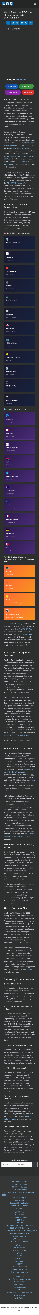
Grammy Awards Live (19, 1272)
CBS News (19, 1215)
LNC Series (19, 1258)
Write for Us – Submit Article (19, 1279)
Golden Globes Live (19, 1267)
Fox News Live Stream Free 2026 (19, 1225)
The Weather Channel (19, 1241)
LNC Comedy (19, 1248)
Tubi (8, 783)
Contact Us (19, 1276)
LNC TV (19, 1264)
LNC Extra (19, 1253)
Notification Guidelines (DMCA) (19, 1293)
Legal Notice (19, 1290)
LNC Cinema (19, 1245)
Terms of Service (19, 1287)
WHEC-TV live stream (15, 183)
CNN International (20, 1190)
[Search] (34, 1164)
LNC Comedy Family (19, 1250)
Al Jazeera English (19, 1184)
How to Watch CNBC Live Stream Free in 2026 (18, 1193)
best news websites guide (23, 148)
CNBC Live (19, 1220)
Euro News (19, 1200)
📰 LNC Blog (28, 92)
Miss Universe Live (19, 1269)
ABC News (19, 1212)
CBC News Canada (19, 1187)
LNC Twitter (19, 1298)
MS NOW (21, 79)
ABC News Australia (19, 1181)
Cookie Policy (19, 1282)
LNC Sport (19, 1261)
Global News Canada (19, 1206)
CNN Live (19, 1223)
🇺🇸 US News (12, 86)
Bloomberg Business (19, 1217)
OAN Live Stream (19, 1239)
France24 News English (19, 1203)
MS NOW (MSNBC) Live (19, 1228)
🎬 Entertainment (12, 92)
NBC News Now (19, 1236)
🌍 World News (26, 86)
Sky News (19, 1208)
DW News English (19, 1198)
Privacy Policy (19, 1284)
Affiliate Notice (19, 1295)
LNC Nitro (19, 1256)
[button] (8, 23)
